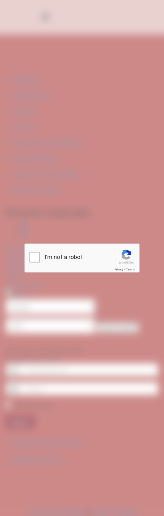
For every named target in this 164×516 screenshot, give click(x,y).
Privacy (119, 269)
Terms (130, 269)
